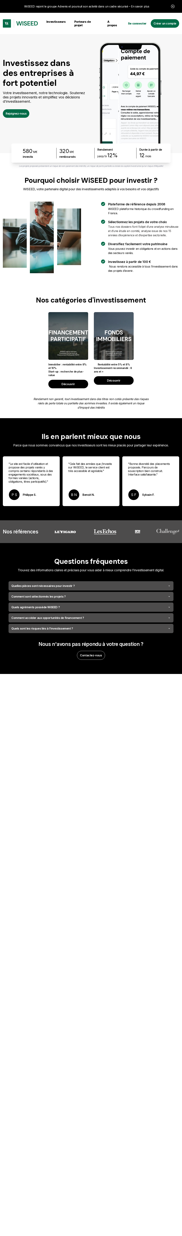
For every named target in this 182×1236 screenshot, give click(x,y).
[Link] (20, 23)
